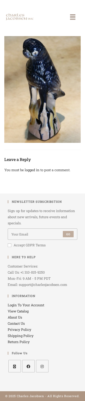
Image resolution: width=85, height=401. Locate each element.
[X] (14, 366)
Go (68, 234)
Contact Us (16, 323)
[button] (73, 17)
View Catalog (18, 311)
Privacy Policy (19, 329)
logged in (32, 170)
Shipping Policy (21, 335)
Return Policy (19, 341)
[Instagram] (42, 366)
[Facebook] (28, 366)
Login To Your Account (26, 305)
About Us (15, 317)
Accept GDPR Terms (30, 245)
